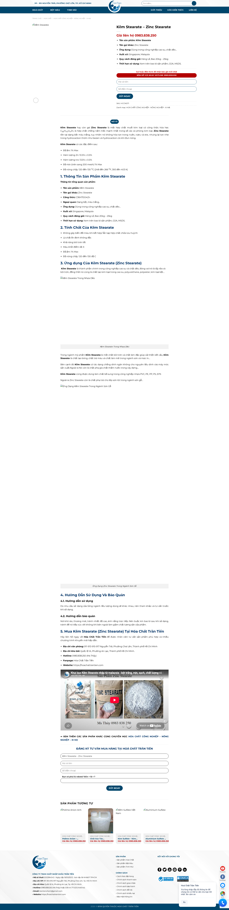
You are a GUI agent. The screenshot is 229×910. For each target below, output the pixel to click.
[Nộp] (194, 3)
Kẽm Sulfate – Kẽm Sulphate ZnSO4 (127, 838)
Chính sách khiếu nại (126, 893)
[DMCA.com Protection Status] (183, 878)
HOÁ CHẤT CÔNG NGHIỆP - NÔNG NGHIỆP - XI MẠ (72, 18)
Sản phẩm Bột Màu (125, 863)
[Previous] (61, 827)
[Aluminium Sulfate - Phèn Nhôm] (156, 821)
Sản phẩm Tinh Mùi (125, 867)
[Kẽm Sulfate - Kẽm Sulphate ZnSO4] (128, 821)
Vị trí (222, 897)
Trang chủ (36, 18)
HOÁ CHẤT (37, 10)
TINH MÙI (72, 10)
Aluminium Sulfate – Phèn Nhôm (155, 838)
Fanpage (223, 880)
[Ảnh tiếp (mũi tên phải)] (222, 455)
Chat (222, 889)
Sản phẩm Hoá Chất (125, 860)
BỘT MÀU (55, 10)
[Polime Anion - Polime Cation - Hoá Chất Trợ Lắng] (72, 821)
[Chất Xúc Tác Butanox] (100, 821)
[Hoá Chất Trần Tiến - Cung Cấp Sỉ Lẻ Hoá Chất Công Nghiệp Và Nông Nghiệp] (114, 6)
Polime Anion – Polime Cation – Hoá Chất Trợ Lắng (72, 838)
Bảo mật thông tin (124, 897)
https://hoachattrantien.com (88, 665)
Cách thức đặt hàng (125, 876)
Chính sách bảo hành (126, 886)
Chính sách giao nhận (126, 883)
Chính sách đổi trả (124, 890)
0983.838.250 (46, 887)
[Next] (168, 827)
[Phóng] (35, 100)
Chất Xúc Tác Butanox (96, 838)
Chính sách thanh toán (126, 880)
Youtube (222, 872)
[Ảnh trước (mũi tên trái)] (4, 455)
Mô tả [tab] (114, 122)
